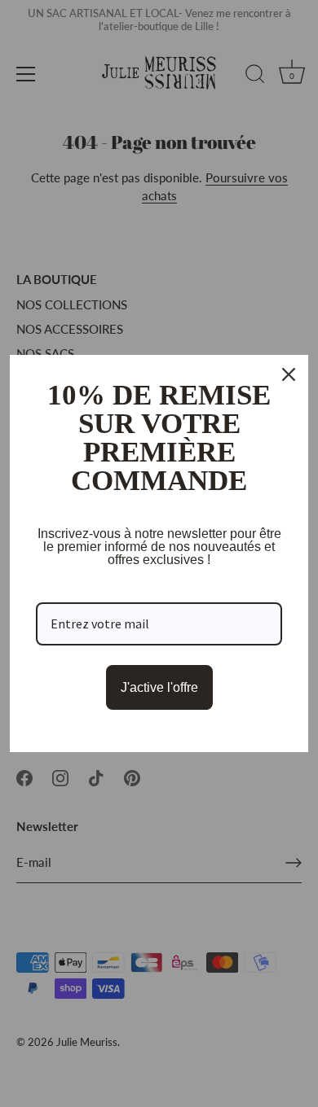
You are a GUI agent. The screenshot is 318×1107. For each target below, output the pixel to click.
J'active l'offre (159, 687)
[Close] (288, 374)
